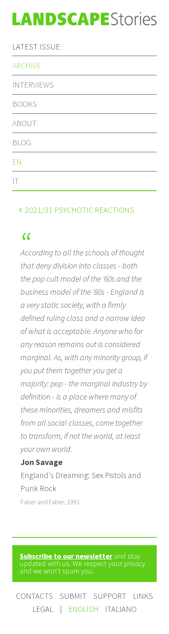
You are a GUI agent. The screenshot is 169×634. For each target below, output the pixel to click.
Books (24, 104)
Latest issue (36, 46)
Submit (73, 596)
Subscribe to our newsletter (66, 556)
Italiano (121, 609)
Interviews (33, 84)
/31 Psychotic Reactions (79, 210)
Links (143, 596)
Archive (26, 65)
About (24, 123)
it (15, 181)
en (17, 161)
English (84, 609)
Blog (21, 142)
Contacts (34, 596)
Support (109, 596)
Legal (42, 609)
